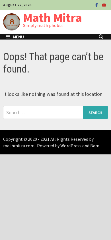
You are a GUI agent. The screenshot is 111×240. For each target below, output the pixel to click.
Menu (18, 37)
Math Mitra (52, 17)
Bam (94, 145)
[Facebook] (97, 4)
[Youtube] (104, 4)
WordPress (70, 145)
